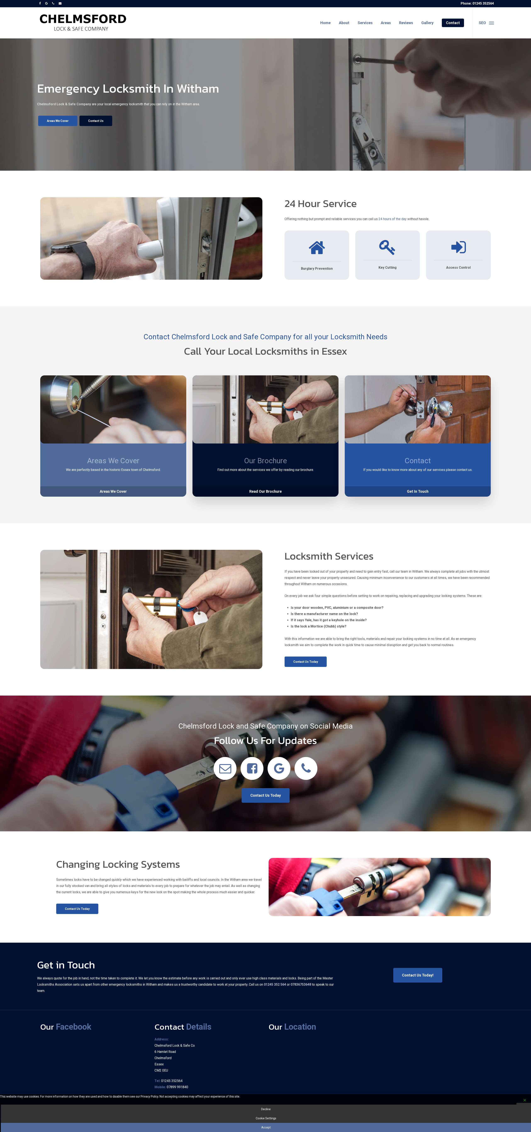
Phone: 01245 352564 (477, 3)
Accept (266, 1127)
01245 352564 (172, 1081)
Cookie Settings (266, 1118)
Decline (266, 1109)
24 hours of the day (393, 219)
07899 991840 (177, 1087)
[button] (486, 22)
